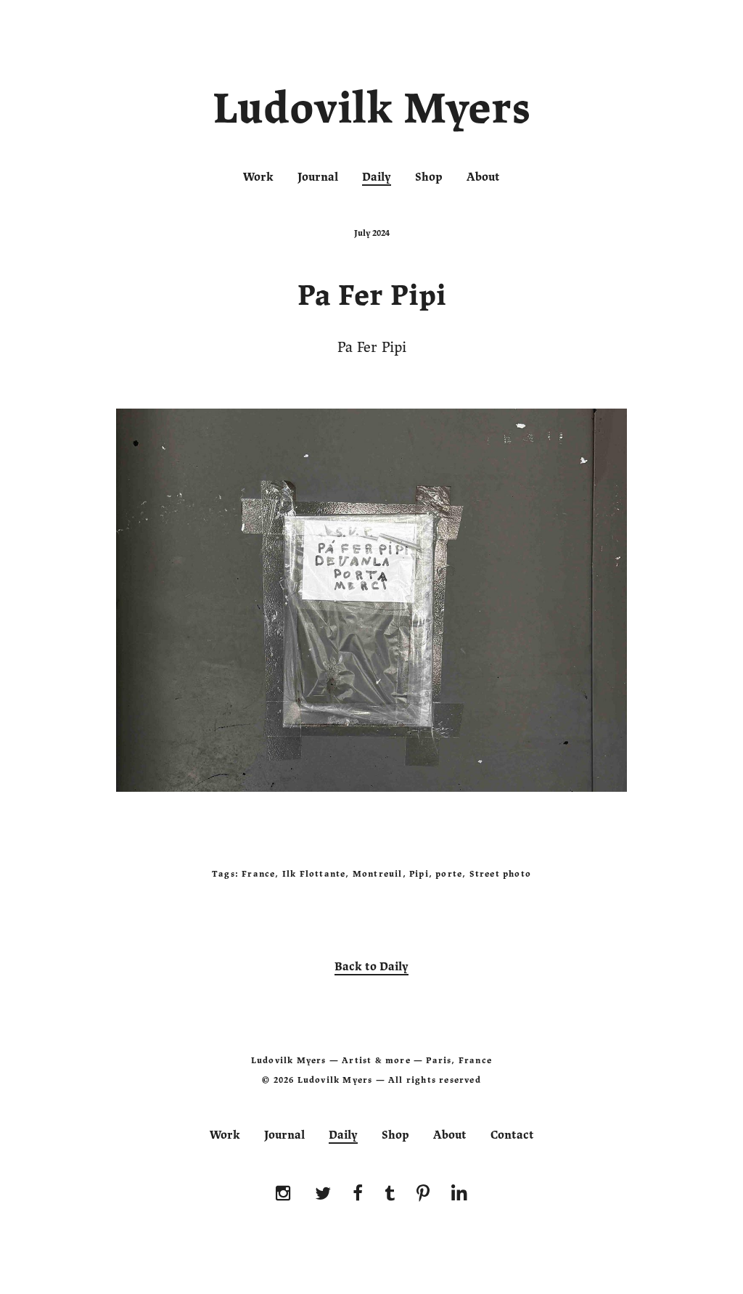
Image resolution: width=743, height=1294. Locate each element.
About (483, 177)
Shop (429, 177)
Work (258, 177)
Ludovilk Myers (372, 111)
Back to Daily (371, 966)
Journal (317, 177)
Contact (512, 1135)
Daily (376, 177)
